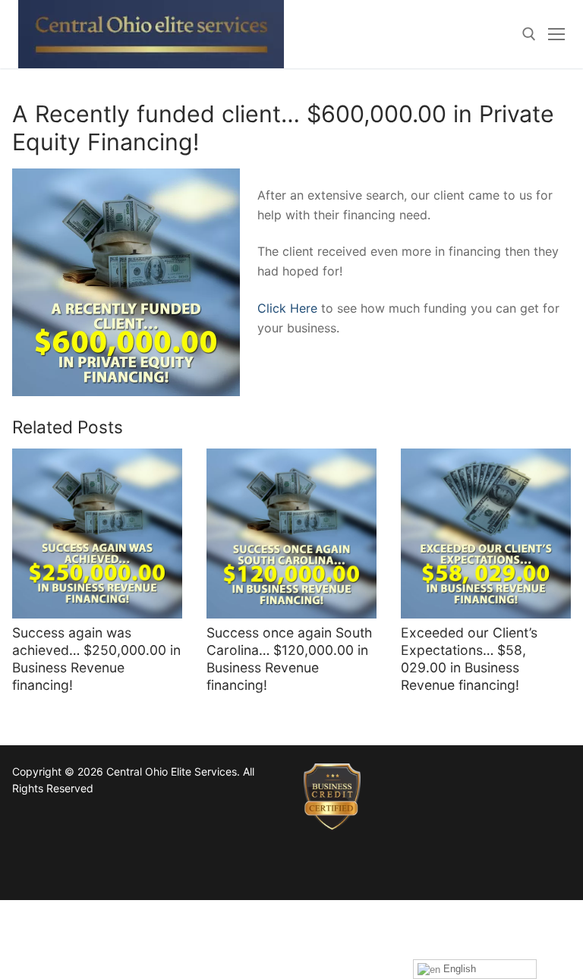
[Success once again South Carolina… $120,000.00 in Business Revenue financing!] (291, 534)
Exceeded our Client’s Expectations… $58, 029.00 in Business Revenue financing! (469, 659)
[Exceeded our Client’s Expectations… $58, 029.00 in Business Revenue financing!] (486, 534)
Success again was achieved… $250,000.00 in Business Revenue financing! (96, 659)
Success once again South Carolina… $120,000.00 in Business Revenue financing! (289, 659)
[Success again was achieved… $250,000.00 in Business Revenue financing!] (97, 534)
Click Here (287, 308)
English (458, 968)
